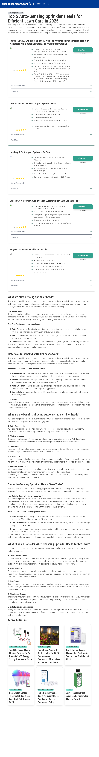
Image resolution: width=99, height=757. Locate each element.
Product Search (41, 4)
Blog (49, 4)
